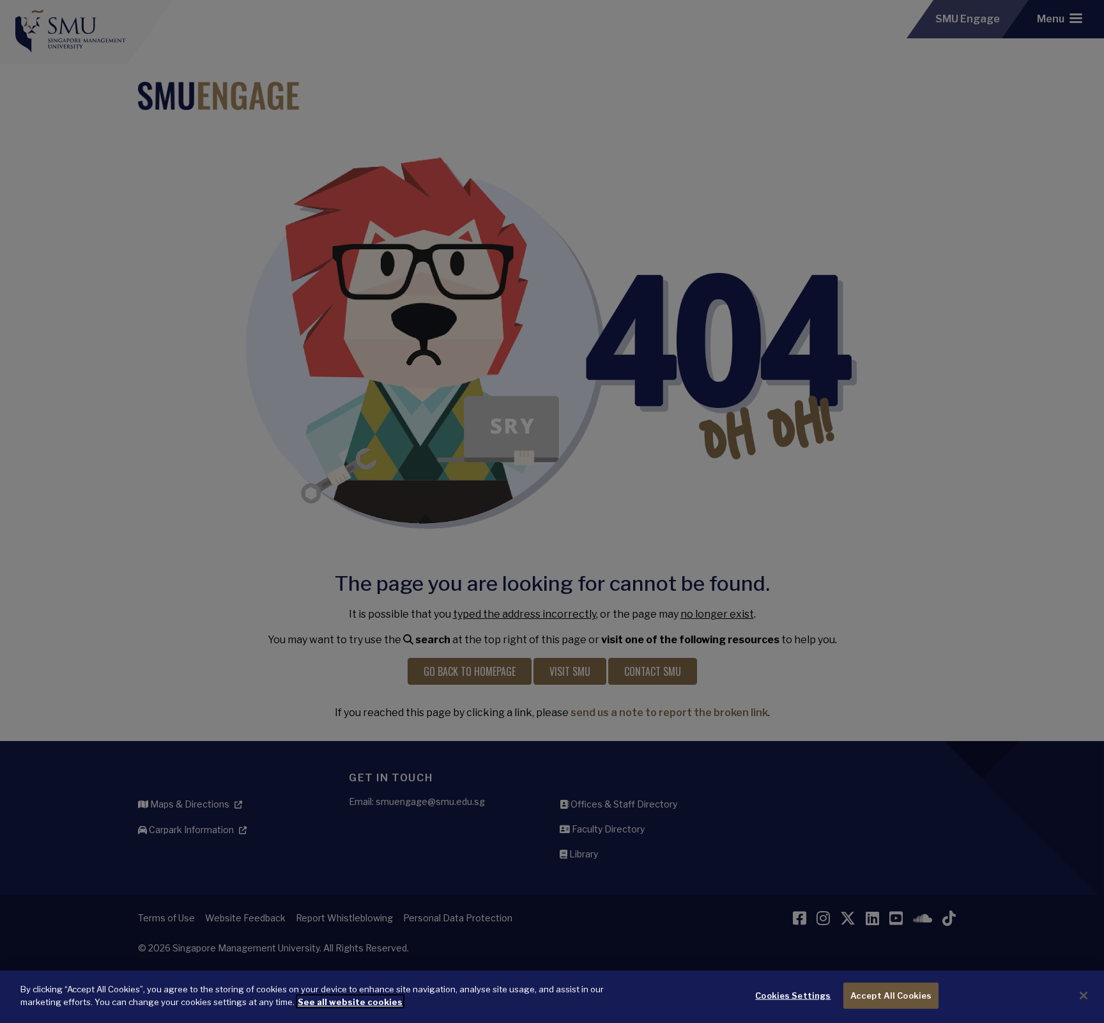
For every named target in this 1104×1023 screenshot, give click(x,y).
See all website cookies (350, 1001)
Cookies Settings (793, 995)
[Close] (1084, 995)
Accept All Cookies (890, 995)
